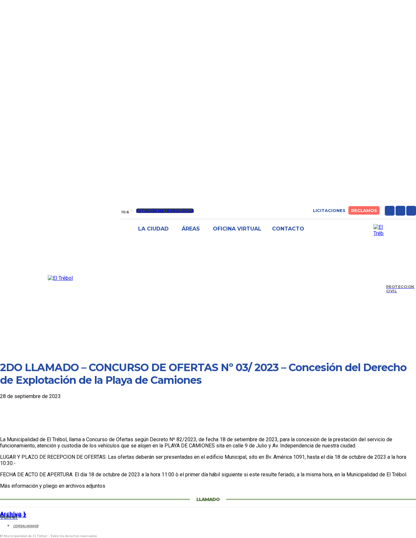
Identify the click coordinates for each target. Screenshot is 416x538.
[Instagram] (400, 211)
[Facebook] (390, 211)
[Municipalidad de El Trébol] (60, 278)
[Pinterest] (57, 417)
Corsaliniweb (25, 526)
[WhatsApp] (81, 417)
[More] (105, 417)
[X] (411, 211)
